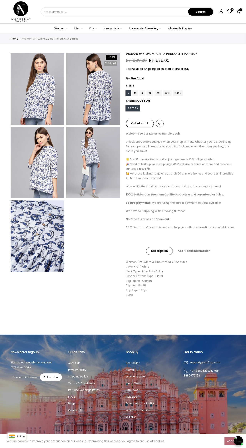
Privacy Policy (77, 370)
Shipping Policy (78, 376)
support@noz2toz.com (205, 362)
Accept (232, 441)
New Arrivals (112, 28)
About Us (74, 363)
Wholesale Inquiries (138, 410)
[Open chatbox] (238, 440)
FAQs (71, 397)
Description (159, 251)
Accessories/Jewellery (143, 28)
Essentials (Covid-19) (140, 403)
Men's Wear (133, 383)
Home (14, 39)
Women (59, 28)
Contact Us (75, 410)
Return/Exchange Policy (84, 390)
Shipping (150, 69)
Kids (92, 28)
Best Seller (133, 363)
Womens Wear (136, 376)
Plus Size (131, 397)
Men (77, 28)
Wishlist (131, 417)
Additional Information (194, 251)
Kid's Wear (133, 390)
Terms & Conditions (81, 383)
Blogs (71, 403)
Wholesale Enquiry (180, 28)
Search (201, 12)
